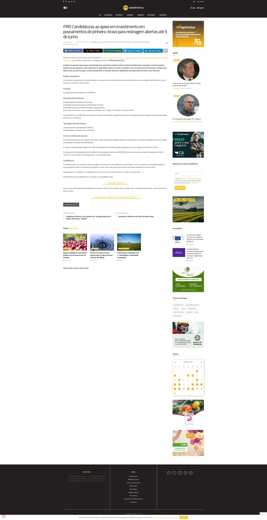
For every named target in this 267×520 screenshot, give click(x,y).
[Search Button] (194, 1)
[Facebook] (169, 472)
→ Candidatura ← (115, 183)
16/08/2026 (199, 122)
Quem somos (133, 476)
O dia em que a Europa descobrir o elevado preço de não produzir (187, 84)
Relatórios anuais (133, 479)
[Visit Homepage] (133, 8)
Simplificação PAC (179, 312)
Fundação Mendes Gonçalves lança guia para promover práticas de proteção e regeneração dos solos (195, 253)
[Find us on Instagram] (71, 1)
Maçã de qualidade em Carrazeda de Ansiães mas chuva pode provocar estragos (75, 255)
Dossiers (151, 15)
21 (192, 384)
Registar (201, 8)
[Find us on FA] (63, 1)
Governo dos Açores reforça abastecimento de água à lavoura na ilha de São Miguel (101, 255)
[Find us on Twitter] (66, 1)
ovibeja (183, 308)
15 (197, 380)
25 (179, 389)
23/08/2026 (189, 88)
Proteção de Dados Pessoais (133, 499)
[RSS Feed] (191, 472)
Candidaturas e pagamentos (98, 42)
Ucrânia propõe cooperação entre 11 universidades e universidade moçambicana (128, 255)
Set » (201, 362)
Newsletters (200, 2)
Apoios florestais (118, 42)
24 (175, 389)
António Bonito (179, 88)
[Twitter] (175, 472)
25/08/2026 (67, 260)
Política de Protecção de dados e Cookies (165, 517)
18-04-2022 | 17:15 (81, 42)
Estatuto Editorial (133, 492)
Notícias (119, 15)
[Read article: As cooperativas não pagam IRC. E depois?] (188, 105)
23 (201, 384)
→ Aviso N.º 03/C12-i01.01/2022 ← (115, 197)
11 (179, 380)
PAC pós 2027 (192, 308)
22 (197, 384)
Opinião (130, 15)
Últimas (110, 42)
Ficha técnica (133, 495)
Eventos (141, 15)
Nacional (68, 248)
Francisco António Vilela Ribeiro (184, 122)
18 (179, 384)
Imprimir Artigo (70, 204)
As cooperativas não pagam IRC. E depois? (187, 119)
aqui (142, 172)
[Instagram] (186, 472)
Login (193, 8)
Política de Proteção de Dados (191, 178)
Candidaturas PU (178, 305)
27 (188, 389)
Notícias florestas (145, 42)
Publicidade (133, 486)
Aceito (184, 517)
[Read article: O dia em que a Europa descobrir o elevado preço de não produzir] (188, 69)
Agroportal (69, 42)
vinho (196, 312)
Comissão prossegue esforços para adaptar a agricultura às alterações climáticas (195, 238)
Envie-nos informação (133, 483)
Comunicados (128, 42)
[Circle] (180, 472)
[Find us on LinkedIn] (69, 1)
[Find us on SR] (74, 1)
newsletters (194, 183)
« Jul (175, 362)
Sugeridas (108, 15)
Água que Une (177, 316)
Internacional (124, 248)
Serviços (162, 15)
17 (175, 384)
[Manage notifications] (3, 516)
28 (192, 389)
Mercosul (176, 308)
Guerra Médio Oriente (192, 305)
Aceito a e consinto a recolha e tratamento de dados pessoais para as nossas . (188, 181)
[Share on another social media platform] (165, 51)
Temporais (189, 312)
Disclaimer (133, 502)
